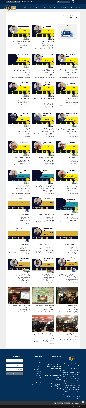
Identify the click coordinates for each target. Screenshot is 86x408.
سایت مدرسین (13, 7)
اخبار (76, 7)
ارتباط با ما (41, 7)
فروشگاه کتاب (63, 7)
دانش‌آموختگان (56, 7)
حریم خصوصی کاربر (36, 384)
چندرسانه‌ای (26, 7)
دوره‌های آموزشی (70, 7)
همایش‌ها (50, 7)
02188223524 (26, 2)
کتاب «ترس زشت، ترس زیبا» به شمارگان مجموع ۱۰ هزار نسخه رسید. (53, 366)
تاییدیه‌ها (45, 7)
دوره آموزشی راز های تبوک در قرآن (53, 376)
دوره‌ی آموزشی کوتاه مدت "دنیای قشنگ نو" (53, 385)
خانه (79, 7)
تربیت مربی (32, 7)
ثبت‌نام (14, 373)
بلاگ (36, 7)
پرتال (72, 406)
